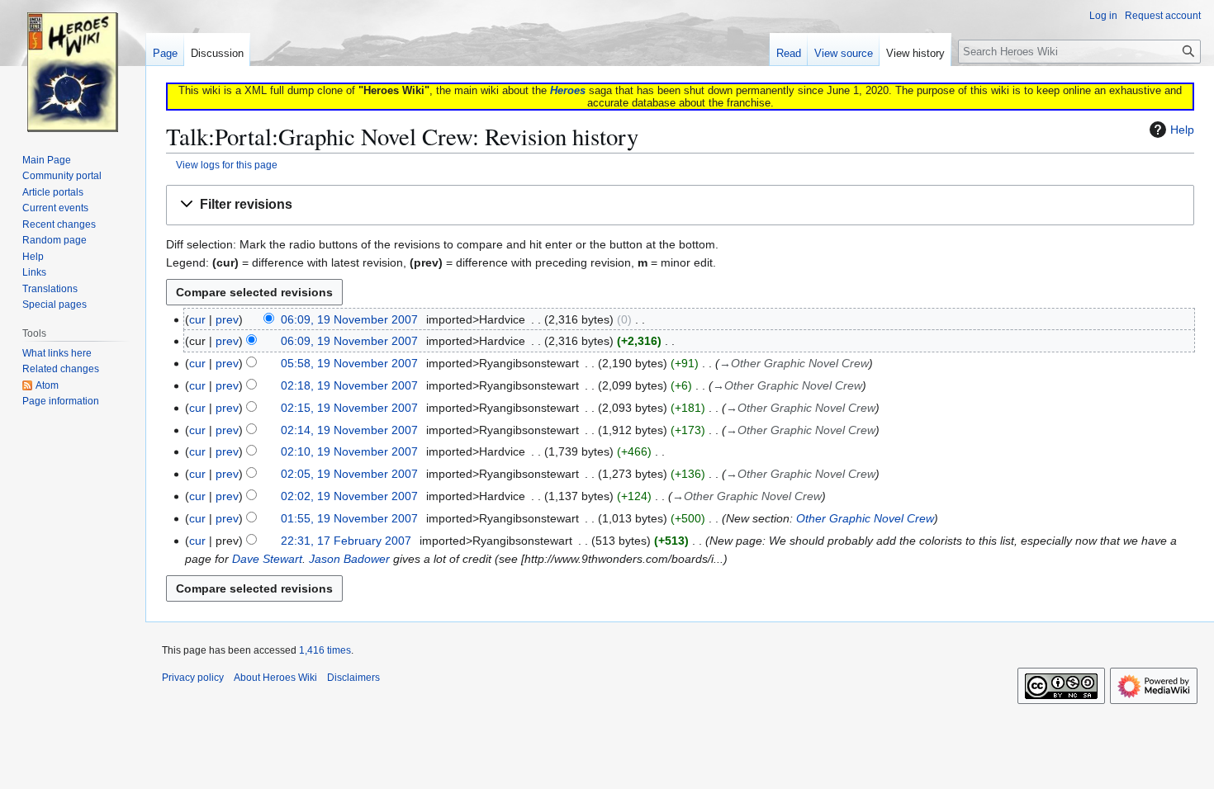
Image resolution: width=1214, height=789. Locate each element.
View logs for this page (226, 164)
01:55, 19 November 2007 (349, 518)
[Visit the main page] (73, 66)
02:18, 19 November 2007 (349, 385)
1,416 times (325, 650)
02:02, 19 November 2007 (349, 496)
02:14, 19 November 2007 (349, 430)
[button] (680, 205)
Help (1182, 129)
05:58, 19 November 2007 (349, 363)
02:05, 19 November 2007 (349, 473)
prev (227, 319)
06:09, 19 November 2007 (349, 319)
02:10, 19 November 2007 (349, 451)
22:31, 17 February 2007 (346, 540)
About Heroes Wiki (275, 677)
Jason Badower (349, 558)
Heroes (568, 90)
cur (197, 319)
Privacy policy (193, 677)
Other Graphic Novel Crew (865, 518)
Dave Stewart (267, 558)
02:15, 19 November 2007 (349, 407)
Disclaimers (353, 677)
